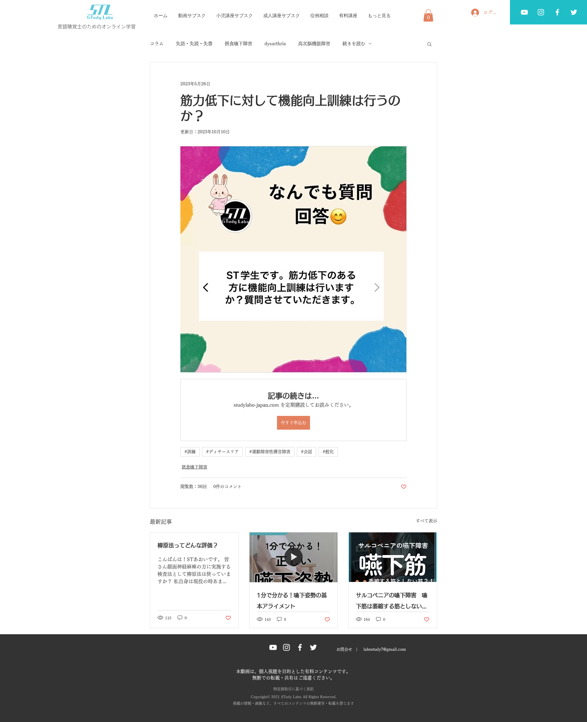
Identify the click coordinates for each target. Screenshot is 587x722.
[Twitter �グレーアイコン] (313, 647)
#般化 (328, 452)
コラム (157, 43)
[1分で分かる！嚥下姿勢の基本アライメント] (293, 557)
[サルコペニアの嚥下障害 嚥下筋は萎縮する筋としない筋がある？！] (393, 557)
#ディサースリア (222, 452)
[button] (428, 15)
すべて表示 (426, 521)
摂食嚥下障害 (238, 43)
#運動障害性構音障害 (269, 452)
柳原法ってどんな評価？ (187, 545)
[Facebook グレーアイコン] (557, 12)
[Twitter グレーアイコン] (574, 12)
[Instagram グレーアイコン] (286, 647)
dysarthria (275, 43)
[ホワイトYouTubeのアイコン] (524, 12)
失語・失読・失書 (194, 43)
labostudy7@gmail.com (385, 649)
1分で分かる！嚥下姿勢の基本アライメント (292, 600)
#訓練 (190, 452)
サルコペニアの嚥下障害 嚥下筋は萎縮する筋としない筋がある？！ (391, 602)
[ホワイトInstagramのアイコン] (541, 12)
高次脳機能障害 (314, 43)
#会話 (306, 452)
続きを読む (353, 43)
